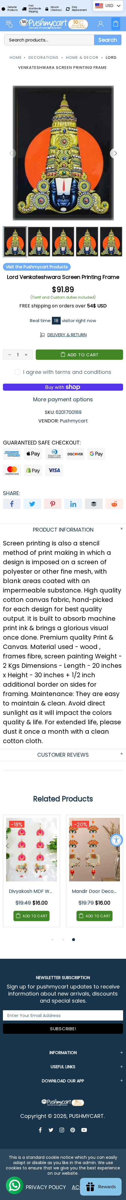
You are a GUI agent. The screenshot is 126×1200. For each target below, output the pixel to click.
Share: (11, 493)
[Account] (100, 24)
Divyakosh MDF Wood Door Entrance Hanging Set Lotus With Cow (32, 891)
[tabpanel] (31, 875)
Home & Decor (82, 57)
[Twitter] (51, 1130)
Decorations (43, 57)
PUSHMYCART (54, 24)
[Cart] (115, 23)
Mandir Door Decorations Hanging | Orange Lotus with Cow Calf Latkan (95, 891)
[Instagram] (61, 1130)
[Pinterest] (72, 1130)
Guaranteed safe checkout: (42, 442)
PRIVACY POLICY (46, 1187)
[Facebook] (41, 1130)
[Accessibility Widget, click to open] (116, 840)
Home (16, 57)
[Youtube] (84, 1130)
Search (107, 40)
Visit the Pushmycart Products (37, 267)
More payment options (63, 399)
